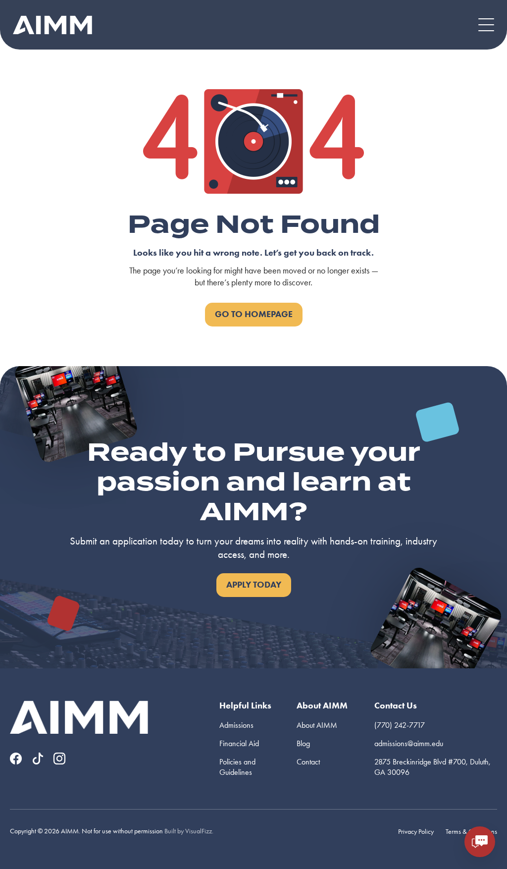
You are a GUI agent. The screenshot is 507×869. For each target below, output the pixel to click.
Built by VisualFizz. (188, 831)
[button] (486, 24)
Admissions (236, 725)
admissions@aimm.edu (408, 743)
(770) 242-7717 (399, 725)
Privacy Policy (416, 831)
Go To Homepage (254, 314)
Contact (308, 761)
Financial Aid (239, 743)
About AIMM (317, 725)
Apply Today (253, 584)
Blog (303, 743)
